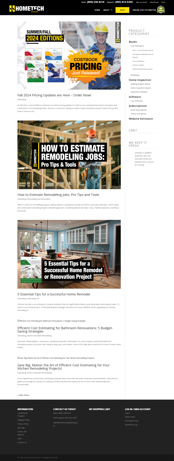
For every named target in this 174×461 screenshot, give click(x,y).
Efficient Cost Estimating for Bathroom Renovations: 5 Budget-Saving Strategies (65, 330)
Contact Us (22, 442)
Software (135, 97)
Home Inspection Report (141, 88)
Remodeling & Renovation (143, 69)
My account (141, 2)
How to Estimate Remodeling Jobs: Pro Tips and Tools (58, 194)
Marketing (135, 75)
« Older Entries (23, 395)
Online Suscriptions (138, 113)
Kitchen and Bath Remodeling (39, 335)
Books (133, 41)
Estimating (21, 99)
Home (97, 10)
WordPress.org (131, 425)
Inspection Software (139, 92)
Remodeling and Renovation (38, 199)
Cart (163, 2)
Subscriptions (138, 106)
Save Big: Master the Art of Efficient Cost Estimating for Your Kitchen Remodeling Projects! (63, 367)
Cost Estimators (137, 46)
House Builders (138, 61)
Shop (122, 10)
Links (19, 438)
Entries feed (130, 417)
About (106, 10)
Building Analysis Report (140, 84)
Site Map (21, 428)
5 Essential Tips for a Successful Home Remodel (53, 294)
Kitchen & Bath (138, 65)
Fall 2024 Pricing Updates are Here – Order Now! (54, 95)
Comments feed (131, 421)
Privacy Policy (23, 424)
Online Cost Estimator (144, 10)
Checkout (154, 2)
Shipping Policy (23, 420)
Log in (127, 413)
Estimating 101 (33, 298)
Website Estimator (141, 118)
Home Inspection (140, 80)
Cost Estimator (137, 101)
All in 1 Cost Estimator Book (143, 50)
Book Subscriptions (139, 110)
